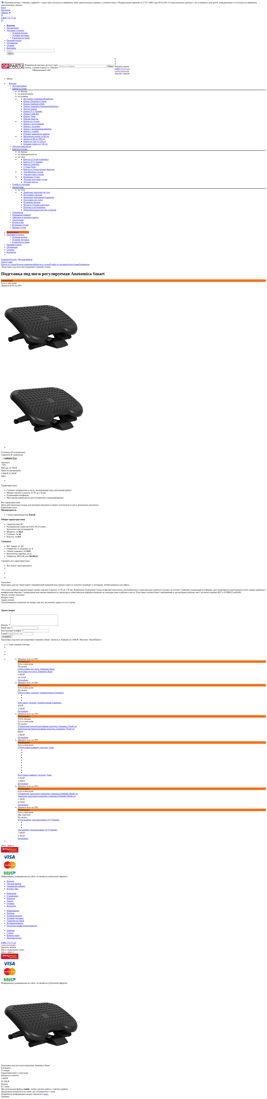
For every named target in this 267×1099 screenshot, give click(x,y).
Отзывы (10, 45)
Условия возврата (15, 923)
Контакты (5, 10)
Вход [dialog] (3, 7)
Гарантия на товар (15, 921)
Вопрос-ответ (13, 935)
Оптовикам (12, 43)
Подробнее (23, 680)
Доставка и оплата (15, 30)
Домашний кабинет (16, 886)
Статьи (10, 933)
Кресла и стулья (42, 264)
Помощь (11, 913)
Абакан (6, 12)
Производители (14, 40)
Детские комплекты (25, 264)
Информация (13, 911)
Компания (11, 893)
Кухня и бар (12, 889)
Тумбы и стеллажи (58, 264)
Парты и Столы (8, 264)
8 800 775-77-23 (8, 18)
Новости (11, 898)
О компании (12, 896)
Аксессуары (73, 264)
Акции (10, 901)
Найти (10, 54)
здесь (45, 1094)
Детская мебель (14, 884)
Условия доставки (20, 239)
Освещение (84, 264)
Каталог (13, 83)
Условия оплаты (20, 237)
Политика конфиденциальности (22, 926)
